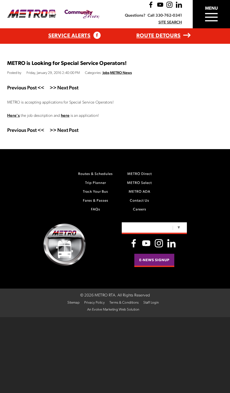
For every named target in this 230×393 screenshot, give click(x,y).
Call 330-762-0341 (165, 16)
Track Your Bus (95, 192)
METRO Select (139, 183)
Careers (139, 209)
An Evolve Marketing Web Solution (113, 309)
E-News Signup (154, 260)
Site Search (170, 23)
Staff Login (151, 303)
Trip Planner (95, 183)
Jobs (106, 73)
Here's (13, 116)
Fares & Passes (95, 201)
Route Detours (158, 36)
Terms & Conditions (124, 303)
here (65, 116)
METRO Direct (139, 174)
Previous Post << (25, 88)
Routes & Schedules (95, 174)
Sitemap (73, 303)
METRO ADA (139, 192)
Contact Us (139, 201)
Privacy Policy (94, 303)
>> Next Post (64, 88)
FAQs (95, 209)
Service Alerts (69, 36)
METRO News (121, 73)
